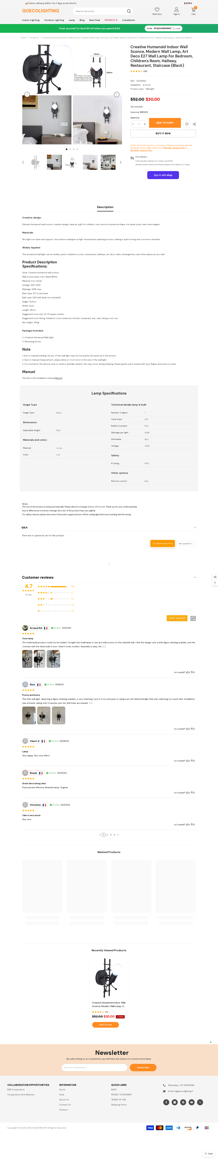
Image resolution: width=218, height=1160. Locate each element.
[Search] (103, 11)
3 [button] (73, 149)
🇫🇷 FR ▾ (188, 3)
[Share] (193, 124)
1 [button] (66, 149)
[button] (27, 94)
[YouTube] (191, 1102)
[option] (47, 94)
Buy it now (163, 133)
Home (24, 37)
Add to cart (165, 122)
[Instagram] (175, 1102)
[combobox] (99, 11)
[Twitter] (200, 1102)
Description (105, 207)
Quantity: (135, 117)
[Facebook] (166, 1102)
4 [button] (77, 149)
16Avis (29, 594)
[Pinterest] (183, 1102)
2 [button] (70, 149)
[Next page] (118, 835)
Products (34, 37)
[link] (187, 124)
